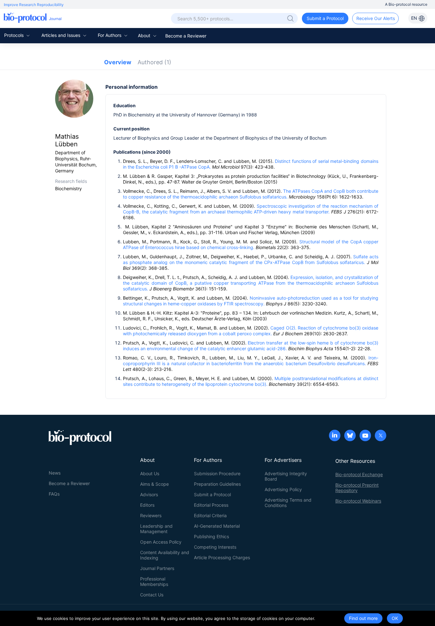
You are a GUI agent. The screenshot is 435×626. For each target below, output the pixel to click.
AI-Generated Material (217, 526)
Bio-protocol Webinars (358, 501)
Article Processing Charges (222, 557)
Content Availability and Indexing (164, 555)
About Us (149, 473)
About (145, 35)
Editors (147, 505)
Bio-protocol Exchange (359, 474)
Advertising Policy (283, 489)
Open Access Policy (161, 542)
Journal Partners (157, 568)
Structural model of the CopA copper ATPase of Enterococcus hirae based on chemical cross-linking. (250, 244)
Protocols (14, 35)
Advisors (149, 494)
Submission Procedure (217, 473)
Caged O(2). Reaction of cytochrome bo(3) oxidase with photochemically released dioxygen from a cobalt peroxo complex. (250, 330)
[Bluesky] (350, 436)
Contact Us (151, 594)
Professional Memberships (154, 581)
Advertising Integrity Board (286, 476)
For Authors (110, 35)
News (55, 473)
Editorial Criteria (210, 515)
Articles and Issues (61, 35)
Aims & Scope (154, 484)
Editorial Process (211, 505)
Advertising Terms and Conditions (288, 502)
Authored (154, 62)
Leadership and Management (156, 528)
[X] (380, 436)
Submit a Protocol (325, 18)
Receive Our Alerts (375, 18)
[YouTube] (365, 436)
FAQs (54, 494)
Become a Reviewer (185, 35)
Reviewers (150, 515)
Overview (117, 62)
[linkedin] (334, 436)
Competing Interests (215, 547)
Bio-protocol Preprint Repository (357, 487)
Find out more (363, 618)
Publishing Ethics (211, 536)
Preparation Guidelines (217, 484)
